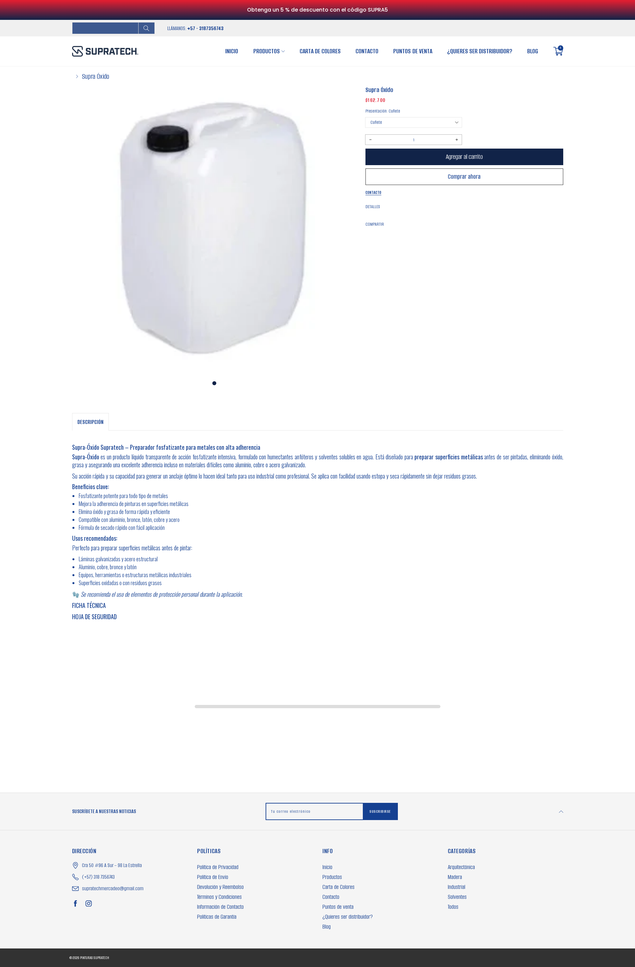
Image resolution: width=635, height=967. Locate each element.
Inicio (231, 51)
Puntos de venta (412, 51)
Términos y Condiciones (219, 897)
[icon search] (146, 28)
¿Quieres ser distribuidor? (480, 51)
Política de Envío (212, 877)
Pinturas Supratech (94, 957)
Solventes (457, 897)
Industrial (456, 887)
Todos (453, 907)
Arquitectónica (461, 867)
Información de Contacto (220, 907)
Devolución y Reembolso (220, 887)
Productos (266, 51)
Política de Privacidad (217, 867)
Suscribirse (380, 811)
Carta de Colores (320, 51)
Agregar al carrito (464, 156)
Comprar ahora (464, 176)
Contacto (367, 51)
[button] (214, 383)
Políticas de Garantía (216, 917)
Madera (455, 877)
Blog (532, 51)
